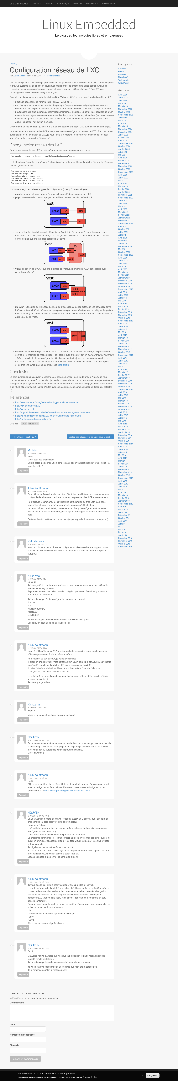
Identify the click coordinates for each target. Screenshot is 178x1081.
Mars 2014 (123, 460)
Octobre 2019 (124, 286)
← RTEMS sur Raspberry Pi (24, 436)
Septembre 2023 (125, 171)
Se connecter (108, 3)
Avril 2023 (122, 183)
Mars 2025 (123, 126)
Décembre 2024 (125, 131)
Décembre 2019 (125, 280)
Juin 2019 (122, 297)
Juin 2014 (122, 452)
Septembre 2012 (125, 503)
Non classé (123, 77)
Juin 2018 (122, 329)
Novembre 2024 (125, 128)
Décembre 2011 (125, 515)
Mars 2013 (123, 495)
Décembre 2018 (125, 311)
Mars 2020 (123, 271)
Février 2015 (123, 429)
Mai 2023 (122, 180)
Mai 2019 (122, 300)
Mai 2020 (122, 266)
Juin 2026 (122, 100)
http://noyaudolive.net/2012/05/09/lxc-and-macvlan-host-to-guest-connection (52, 412)
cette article (63, 364)
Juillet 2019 (123, 294)
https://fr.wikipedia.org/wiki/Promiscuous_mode (67, 790)
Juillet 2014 (123, 449)
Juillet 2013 (123, 483)
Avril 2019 (122, 303)
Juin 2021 (122, 234)
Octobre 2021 (124, 229)
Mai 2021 (122, 249)
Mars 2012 (123, 509)
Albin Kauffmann (20, 75)
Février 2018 (123, 340)
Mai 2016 (122, 397)
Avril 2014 (122, 457)
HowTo (49, 3)
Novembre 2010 (125, 540)
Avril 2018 (122, 334)
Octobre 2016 (124, 386)
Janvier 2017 (124, 377)
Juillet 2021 (123, 231)
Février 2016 (123, 403)
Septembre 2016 (125, 389)
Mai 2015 (122, 420)
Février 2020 (123, 274)
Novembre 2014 (125, 437)
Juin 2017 (122, 363)
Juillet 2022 (123, 200)
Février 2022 (123, 214)
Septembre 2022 (125, 197)
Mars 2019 (123, 306)
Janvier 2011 (124, 535)
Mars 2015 (123, 426)
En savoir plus (90, 1077)
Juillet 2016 (123, 394)
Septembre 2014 (125, 443)
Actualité (37, 3)
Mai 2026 (122, 103)
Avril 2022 (122, 208)
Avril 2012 (122, 506)
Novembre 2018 (125, 314)
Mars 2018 (123, 337)
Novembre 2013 (125, 472)
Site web (14, 1045)
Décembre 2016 (125, 380)
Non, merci (152, 1075)
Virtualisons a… (37, 541)
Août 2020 (122, 257)
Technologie (63, 3)
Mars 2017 (123, 372)
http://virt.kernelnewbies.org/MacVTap (33, 419)
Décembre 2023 (125, 163)
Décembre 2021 (125, 220)
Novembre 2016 (125, 383)
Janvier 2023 (124, 191)
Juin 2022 (122, 203)
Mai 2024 (122, 154)
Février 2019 (123, 309)
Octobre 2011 (124, 517)
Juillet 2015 (123, 414)
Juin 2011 (122, 523)
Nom (12, 1024)
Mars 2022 (123, 211)
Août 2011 (122, 520)
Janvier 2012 (124, 512)
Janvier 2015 (124, 432)
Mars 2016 (123, 400)
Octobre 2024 (124, 146)
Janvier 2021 (124, 243)
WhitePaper (92, 3)
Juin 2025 (122, 117)
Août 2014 (122, 446)
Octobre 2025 (124, 111)
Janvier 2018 (124, 343)
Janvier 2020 (124, 277)
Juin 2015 (122, 417)
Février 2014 (123, 463)
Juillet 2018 (123, 326)
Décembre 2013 (125, 469)
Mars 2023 (123, 186)
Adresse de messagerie (22, 1034)
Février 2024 (123, 160)
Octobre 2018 (124, 317)
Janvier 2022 (124, 217)
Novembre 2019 (125, 283)
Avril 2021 (122, 237)
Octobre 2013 (124, 475)
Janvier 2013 (124, 500)
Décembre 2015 (125, 406)
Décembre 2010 (125, 537)
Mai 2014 (122, 454)
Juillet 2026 (123, 97)
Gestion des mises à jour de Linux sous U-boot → (90, 436)
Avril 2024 (122, 157)
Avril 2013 (122, 492)
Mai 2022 (122, 206)
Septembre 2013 (125, 477)
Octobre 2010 (124, 543)
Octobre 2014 (124, 440)
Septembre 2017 (125, 354)
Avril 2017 (122, 369)
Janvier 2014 (124, 466)
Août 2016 (122, 392)
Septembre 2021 (125, 223)
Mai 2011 (122, 526)
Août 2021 (122, 226)
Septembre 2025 (125, 114)
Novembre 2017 (125, 349)
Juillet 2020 (123, 260)
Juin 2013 (122, 486)
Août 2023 (122, 174)
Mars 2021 (123, 240)
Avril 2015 (122, 423)
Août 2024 (122, 140)
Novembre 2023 (125, 166)
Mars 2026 (123, 106)
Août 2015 (122, 412)
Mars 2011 (123, 529)
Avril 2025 (122, 123)
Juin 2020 (122, 263)
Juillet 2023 (123, 177)
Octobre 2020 (124, 251)
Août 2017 (122, 357)
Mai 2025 (122, 120)
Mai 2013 (122, 489)
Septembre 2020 (125, 254)
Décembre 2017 (125, 346)
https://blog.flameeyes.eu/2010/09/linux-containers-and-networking (48, 415)
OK (142, 1075)
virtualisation (33, 424)
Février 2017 (123, 374)
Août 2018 (122, 323)
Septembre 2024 (125, 143)
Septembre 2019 (125, 289)
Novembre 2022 (125, 194)
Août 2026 (122, 94)
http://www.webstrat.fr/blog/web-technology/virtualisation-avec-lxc (47, 402)
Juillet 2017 (123, 360)
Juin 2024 (122, 151)
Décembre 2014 (125, 434)
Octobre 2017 (124, 352)
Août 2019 (122, 291)
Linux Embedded (19, 3)
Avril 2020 (122, 269)
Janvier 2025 (124, 148)
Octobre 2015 (124, 409)
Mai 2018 (122, 331)
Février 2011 (123, 532)
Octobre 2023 (124, 168)
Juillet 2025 (123, 134)
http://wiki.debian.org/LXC (27, 405)
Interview (77, 3)
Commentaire (17, 1002)
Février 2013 (123, 497)
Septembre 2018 (125, 320)
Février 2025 (123, 137)
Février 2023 (123, 188)
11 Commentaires (52, 75)
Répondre (23, 470)
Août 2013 (122, 480)
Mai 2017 (122, 366)
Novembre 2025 (125, 108)
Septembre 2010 (125, 546)
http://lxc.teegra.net (24, 409)
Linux (24, 424)
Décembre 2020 (125, 246)
